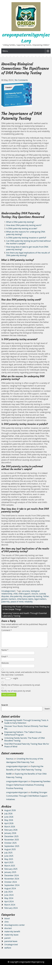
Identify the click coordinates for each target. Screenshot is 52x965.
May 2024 (8, 898)
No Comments (21, 80)
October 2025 (10, 843)
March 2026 (9, 826)
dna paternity (16, 596)
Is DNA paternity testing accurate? (21, 228)
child (15, 593)
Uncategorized (8, 591)
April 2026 (8, 823)
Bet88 (8, 773)
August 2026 (10, 810)
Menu (5, 51)
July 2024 (8, 891)
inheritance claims (25, 599)
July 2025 (8, 852)
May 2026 (8, 820)
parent (7, 938)
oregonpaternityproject (17, 766)
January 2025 (10, 872)
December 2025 (11, 836)
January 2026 (10, 833)
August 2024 (10, 888)
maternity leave (11, 934)
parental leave (10, 941)
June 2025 (8, 856)
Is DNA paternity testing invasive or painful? (26, 237)
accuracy (26, 591)
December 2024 (11, 875)
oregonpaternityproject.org (26, 38)
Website (5, 663)
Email (4, 656)
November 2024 (11, 878)
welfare (7, 947)
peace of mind (17, 601)
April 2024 (8, 901)
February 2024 (10, 908)
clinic (6, 921)
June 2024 (8, 895)
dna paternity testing (32, 596)
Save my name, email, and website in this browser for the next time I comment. (25, 673)
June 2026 (8, 816)
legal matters (40, 599)
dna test (8, 928)
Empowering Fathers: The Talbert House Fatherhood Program (22, 733)
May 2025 (8, 859)
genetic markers (8, 599)
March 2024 (9, 904)
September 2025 (11, 846)
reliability (28, 601)
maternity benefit (12, 931)
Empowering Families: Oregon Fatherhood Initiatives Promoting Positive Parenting (28, 785)
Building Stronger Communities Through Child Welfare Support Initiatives (26, 796)
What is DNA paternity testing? (20, 222)
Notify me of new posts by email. (16, 691)
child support (24, 593)
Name (4, 650)
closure (34, 593)
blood (7, 918)
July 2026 (8, 813)
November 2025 (11, 839)
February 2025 (10, 869)
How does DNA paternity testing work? (23, 225)
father (46, 596)
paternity (5, 601)
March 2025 (9, 865)
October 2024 (10, 882)
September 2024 (11, 885)
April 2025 (8, 862)
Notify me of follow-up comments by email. (20, 685)
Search (4, 705)
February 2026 (10, 830)
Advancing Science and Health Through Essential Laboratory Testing (25, 614)
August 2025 (10, 849)
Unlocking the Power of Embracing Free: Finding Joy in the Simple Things (26, 608)
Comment (6, 630)
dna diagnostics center (14, 925)
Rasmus (9, 758)
